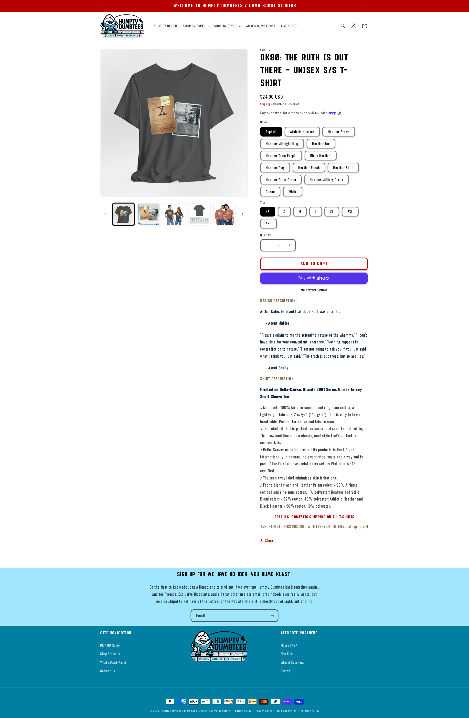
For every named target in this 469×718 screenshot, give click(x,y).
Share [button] (269, 540)
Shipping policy (310, 710)
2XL (350, 211)
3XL (268, 223)
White (292, 191)
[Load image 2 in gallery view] (148, 214)
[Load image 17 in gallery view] (199, 214)
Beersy (285, 670)
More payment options (314, 290)
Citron (270, 191)
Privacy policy (264, 710)
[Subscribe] (272, 615)
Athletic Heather (302, 131)
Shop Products (110, 653)
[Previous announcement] (101, 6)
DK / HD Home (110, 645)
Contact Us (107, 670)
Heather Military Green (326, 179)
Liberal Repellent (292, 662)
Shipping (265, 104)
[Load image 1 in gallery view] (123, 214)
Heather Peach (309, 167)
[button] (195, 26)
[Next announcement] (367, 6)
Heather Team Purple (281, 155)
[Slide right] (242, 214)
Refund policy (243, 710)
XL (332, 211)
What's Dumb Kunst (113, 662)
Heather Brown (339, 131)
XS (268, 211)
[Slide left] (105, 214)
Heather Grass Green (281, 179)
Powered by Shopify (219, 711)
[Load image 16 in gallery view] (174, 214)
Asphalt (271, 131)
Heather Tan (321, 143)
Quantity (265, 235)
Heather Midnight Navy (282, 143)
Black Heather (320, 155)
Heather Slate (343, 167)
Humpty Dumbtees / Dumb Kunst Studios (184, 711)
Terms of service (286, 710)
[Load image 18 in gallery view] (224, 214)
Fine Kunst (288, 653)
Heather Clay (275, 167)
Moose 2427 (289, 645)
